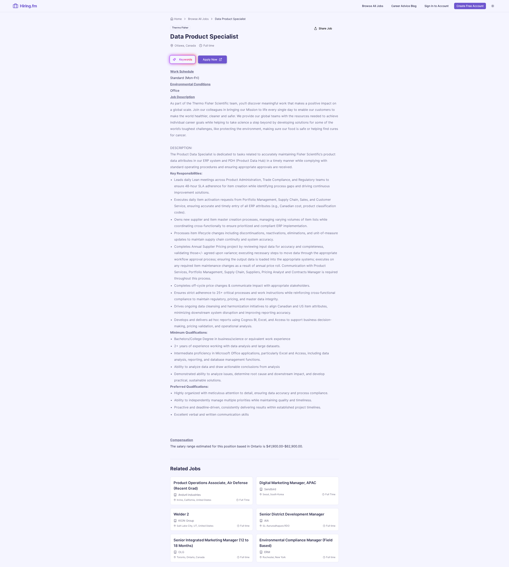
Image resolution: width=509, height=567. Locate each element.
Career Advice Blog (404, 6)
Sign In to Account (436, 6)
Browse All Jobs (372, 6)
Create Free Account (470, 6)
